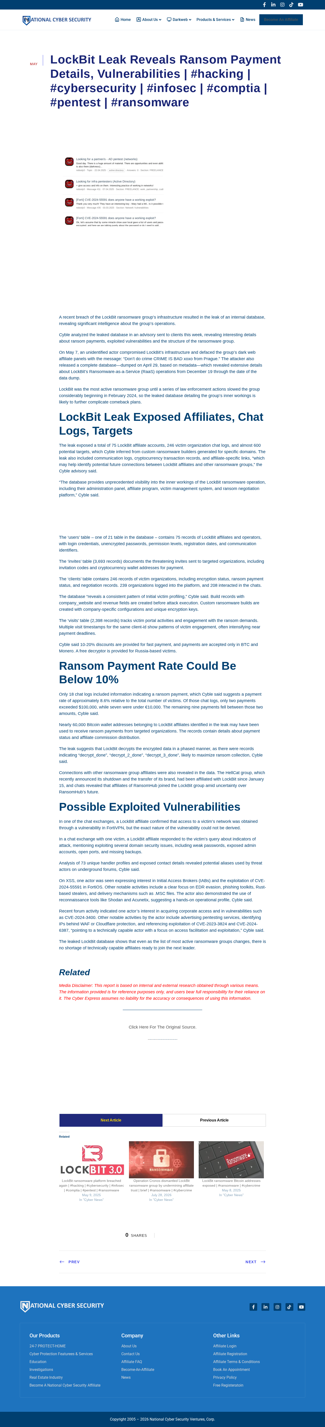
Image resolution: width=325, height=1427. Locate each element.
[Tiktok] (291, 4)
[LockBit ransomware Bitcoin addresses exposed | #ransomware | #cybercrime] (231, 1159)
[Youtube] (300, 4)
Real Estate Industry (46, 1377)
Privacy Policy (225, 1377)
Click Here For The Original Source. (163, 1027)
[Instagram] (282, 4)
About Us (129, 1346)
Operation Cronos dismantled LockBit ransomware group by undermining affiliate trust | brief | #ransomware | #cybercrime (161, 1185)
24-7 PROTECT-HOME (48, 1346)
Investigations (41, 1369)
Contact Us (130, 1354)
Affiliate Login (224, 1346)
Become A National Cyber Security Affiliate (65, 1385)
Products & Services (214, 19)
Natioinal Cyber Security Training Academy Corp (99, 115)
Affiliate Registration (230, 1354)
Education (38, 1361)
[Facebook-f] (264, 4)
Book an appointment (231, 1369)
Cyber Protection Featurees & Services (61, 1354)
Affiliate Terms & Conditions (236, 1361)
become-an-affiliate (137, 1369)
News (126, 1377)
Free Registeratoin (228, 1385)
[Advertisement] (162, 269)
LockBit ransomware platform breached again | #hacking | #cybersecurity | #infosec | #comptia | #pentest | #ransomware (91, 1185)
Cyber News (164, 115)
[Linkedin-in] (273, 4)
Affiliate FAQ (131, 1361)
